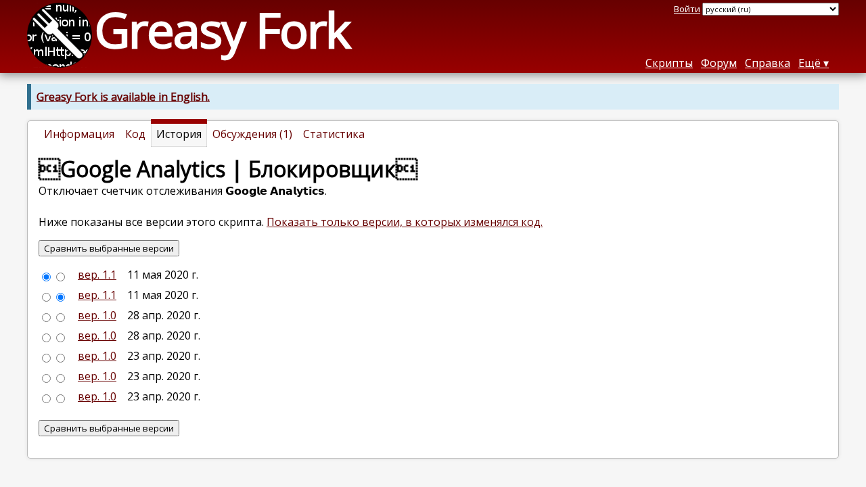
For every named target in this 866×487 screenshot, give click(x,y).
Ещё (809, 62)
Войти (687, 9)
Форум (719, 62)
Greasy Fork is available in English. (123, 96)
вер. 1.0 (97, 315)
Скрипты (669, 62)
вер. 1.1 (97, 274)
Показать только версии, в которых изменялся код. (405, 221)
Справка (767, 62)
